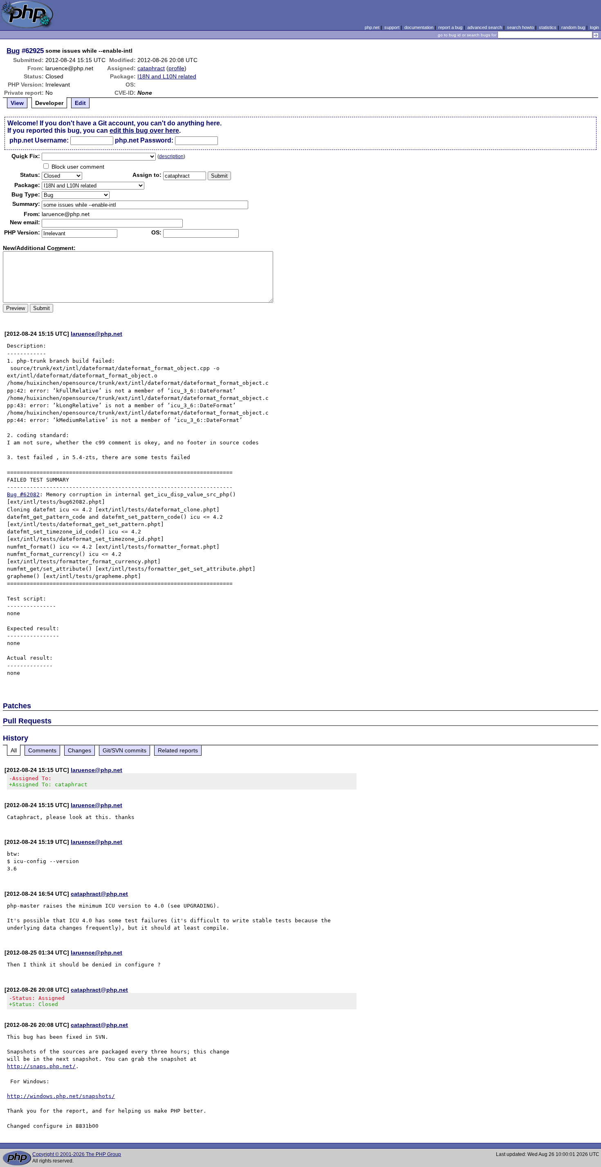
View (17, 103)
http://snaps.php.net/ (41, 1066)
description (171, 156)
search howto (520, 27)
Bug (13, 51)
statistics (547, 27)
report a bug (450, 27)
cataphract (151, 68)
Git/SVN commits (124, 750)
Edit (80, 103)
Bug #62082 (23, 494)
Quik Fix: (25, 156)
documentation (418, 27)
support (391, 27)
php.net (372, 27)
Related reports (178, 750)
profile (176, 68)
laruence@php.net (96, 333)
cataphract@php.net (99, 893)
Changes (79, 750)
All (14, 750)
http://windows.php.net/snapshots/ (61, 1096)
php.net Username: (39, 140)
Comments (42, 750)
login (594, 27)
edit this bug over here (144, 130)
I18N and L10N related (166, 76)
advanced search (484, 27)
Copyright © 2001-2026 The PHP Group (76, 1154)
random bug (573, 27)
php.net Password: (144, 140)
